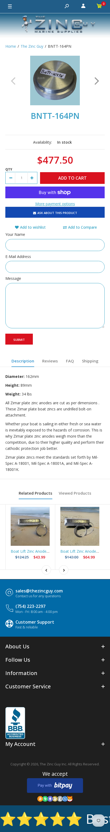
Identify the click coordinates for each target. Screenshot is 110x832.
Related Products (35, 493)
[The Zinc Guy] (55, 25)
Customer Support (34, 622)
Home (10, 46)
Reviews (50, 361)
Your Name (15, 234)
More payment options (55, 203)
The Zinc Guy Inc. (53, 764)
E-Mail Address (18, 256)
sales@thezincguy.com (39, 591)
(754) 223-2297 (30, 606)
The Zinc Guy (32, 46)
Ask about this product (57, 213)
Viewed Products (75, 493)
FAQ (70, 361)
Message (13, 278)
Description (22, 361)
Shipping (90, 361)
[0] (99, 6)
